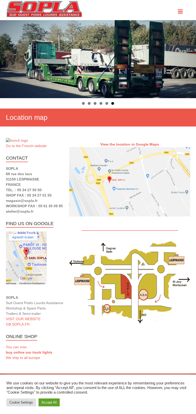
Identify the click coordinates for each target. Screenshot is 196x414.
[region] (98, 59)
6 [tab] (112, 103)
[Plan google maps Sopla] (129, 181)
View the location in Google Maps (129, 144)
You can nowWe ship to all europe (29, 352)
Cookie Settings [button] (21, 402)
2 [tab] (89, 103)
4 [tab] (101, 103)
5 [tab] (106, 103)
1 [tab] (83, 103)
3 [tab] (95, 103)
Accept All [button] (49, 402)
